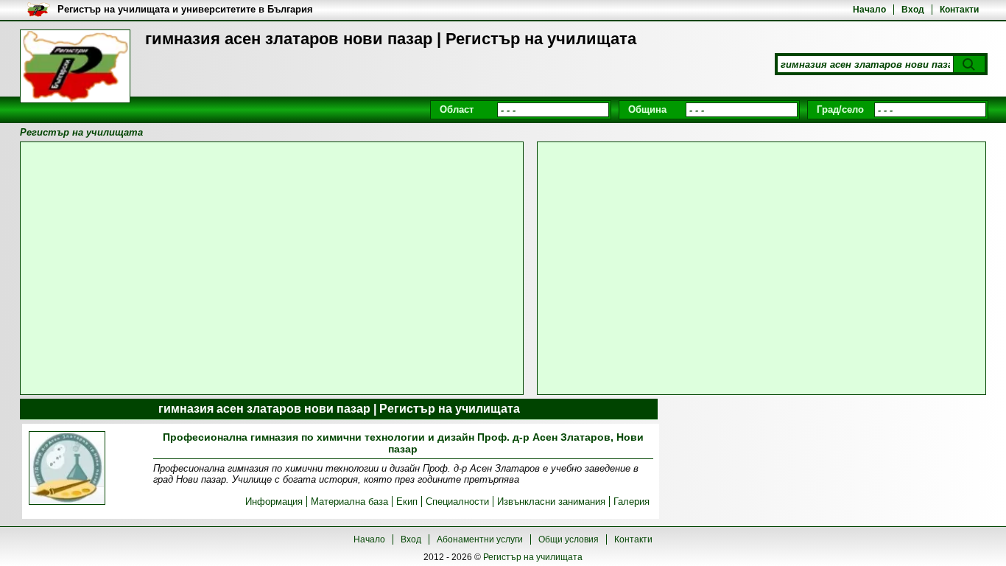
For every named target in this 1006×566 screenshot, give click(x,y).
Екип (407, 501)
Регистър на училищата (533, 557)
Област (457, 109)
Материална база (349, 501)
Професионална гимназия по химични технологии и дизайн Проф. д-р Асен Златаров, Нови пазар (403, 443)
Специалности (457, 501)
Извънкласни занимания (551, 501)
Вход (912, 9)
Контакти (959, 9)
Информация (274, 501)
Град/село (840, 109)
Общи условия (568, 539)
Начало (869, 9)
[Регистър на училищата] (75, 66)
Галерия (631, 501)
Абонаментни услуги (480, 539)
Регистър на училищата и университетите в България (185, 9)
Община (647, 109)
